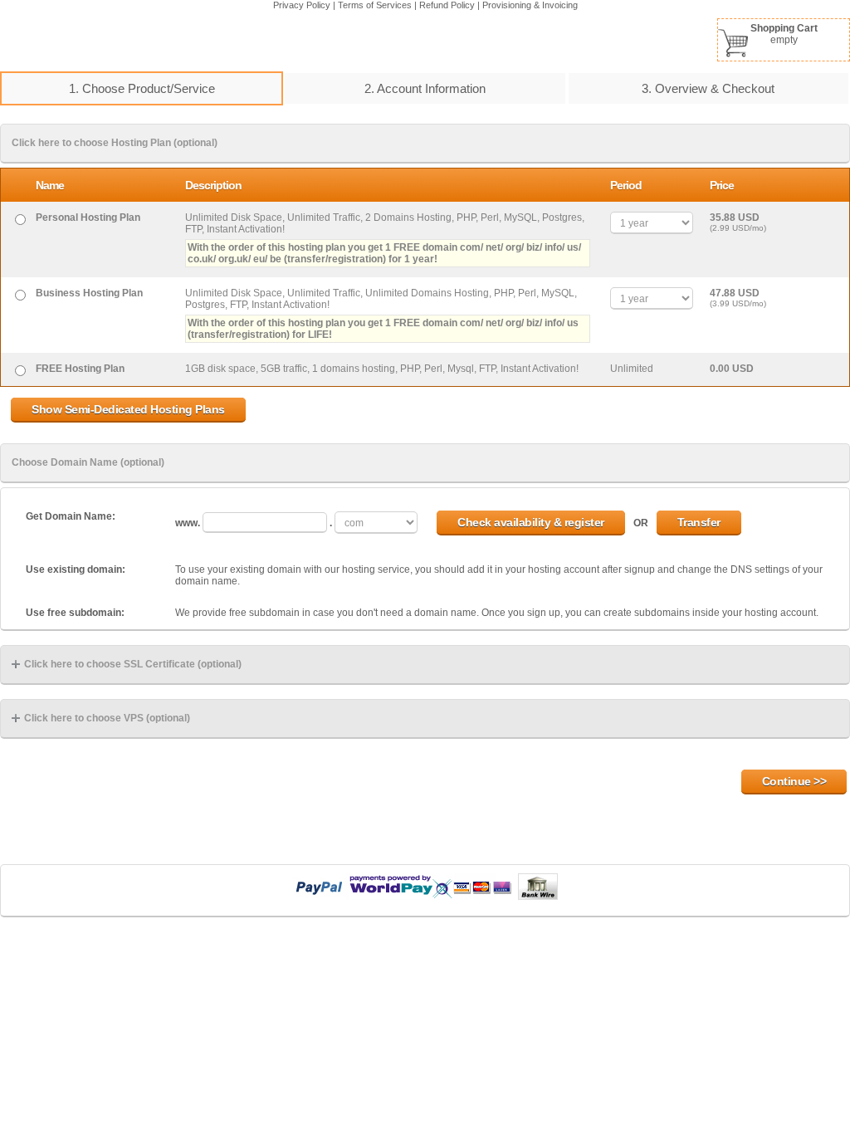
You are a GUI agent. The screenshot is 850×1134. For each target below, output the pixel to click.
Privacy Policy (301, 5)
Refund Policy (447, 5)
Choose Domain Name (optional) (88, 462)
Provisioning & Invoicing (530, 5)
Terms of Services (375, 5)
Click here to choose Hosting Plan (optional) (114, 143)
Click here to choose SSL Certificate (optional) (133, 664)
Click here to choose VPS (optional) (107, 718)
